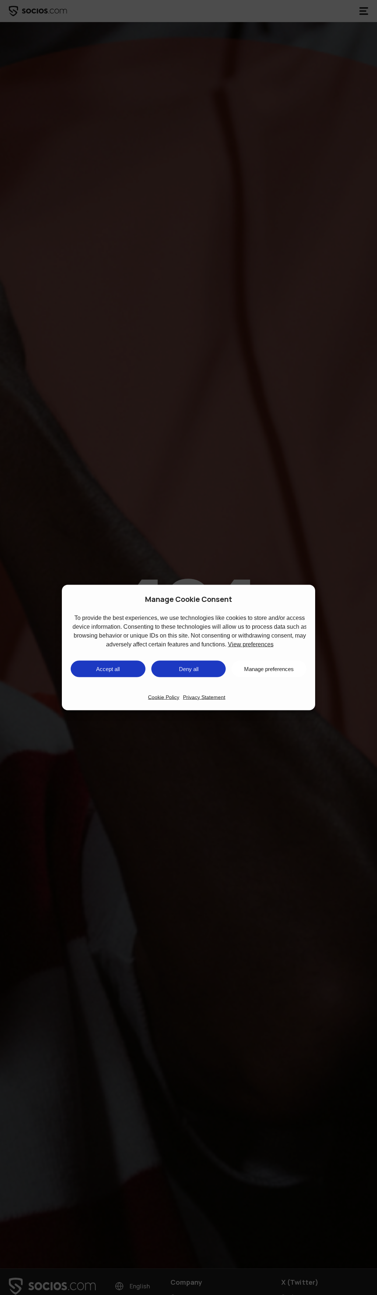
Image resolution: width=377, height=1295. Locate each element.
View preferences (251, 644)
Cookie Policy (163, 697)
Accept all (108, 669)
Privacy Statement (204, 697)
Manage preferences (269, 669)
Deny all (188, 669)
